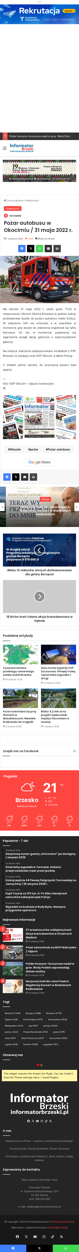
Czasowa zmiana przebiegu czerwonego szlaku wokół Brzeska (18, 671)
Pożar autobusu (59, 449)
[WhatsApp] (39, 248)
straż (10, 1038)
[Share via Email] (48, 248)
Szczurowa (58, 1038)
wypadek (50, 1044)
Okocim (15, 449)
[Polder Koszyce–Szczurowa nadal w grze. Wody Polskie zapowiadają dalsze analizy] (13, 969)
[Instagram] (42, 1121)
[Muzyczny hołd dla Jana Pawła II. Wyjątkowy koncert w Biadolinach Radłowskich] (13, 986)
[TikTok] (46, 1121)
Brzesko (54, 1013)
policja (50, 1025)
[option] (39, 507)
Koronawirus (57, 1019)
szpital (11, 1044)
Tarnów (30, 1044)
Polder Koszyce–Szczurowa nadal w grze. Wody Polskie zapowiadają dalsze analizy (50, 967)
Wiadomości (32, 200)
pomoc (11, 1032)
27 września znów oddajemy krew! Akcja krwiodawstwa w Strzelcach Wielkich (49, 933)
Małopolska (14, 1025)
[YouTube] (37, 1121)
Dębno (11, 1019)
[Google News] (39, 462)
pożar (34, 449)
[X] (30, 248)
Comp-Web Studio (57, 1227)
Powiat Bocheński (35, 1032)
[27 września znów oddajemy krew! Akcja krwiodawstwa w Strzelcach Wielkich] (13, 935)
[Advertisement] (39, 91)
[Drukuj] (57, 248)
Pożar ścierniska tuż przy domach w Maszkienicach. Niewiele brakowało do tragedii (19, 717)
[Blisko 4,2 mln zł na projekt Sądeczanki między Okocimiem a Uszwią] (58, 698)
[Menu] (4, 149)
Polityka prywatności (63, 1221)
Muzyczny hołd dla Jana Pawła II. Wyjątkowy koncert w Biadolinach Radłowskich (39, 510)
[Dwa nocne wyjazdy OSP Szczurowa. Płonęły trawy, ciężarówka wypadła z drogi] (58, 654)
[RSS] (50, 1121)
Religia (39, 499)
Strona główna (14, 200)
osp (33, 1025)
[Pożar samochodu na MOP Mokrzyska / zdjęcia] (13, 952)
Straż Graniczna (32, 1038)
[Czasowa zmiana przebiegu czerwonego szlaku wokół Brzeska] (20, 654)
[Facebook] (22, 248)
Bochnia (13, 1013)
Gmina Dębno (33, 1019)
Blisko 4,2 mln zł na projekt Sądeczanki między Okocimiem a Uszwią (55, 717)
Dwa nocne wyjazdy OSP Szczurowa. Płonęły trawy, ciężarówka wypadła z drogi (58, 673)
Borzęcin (33, 1013)
